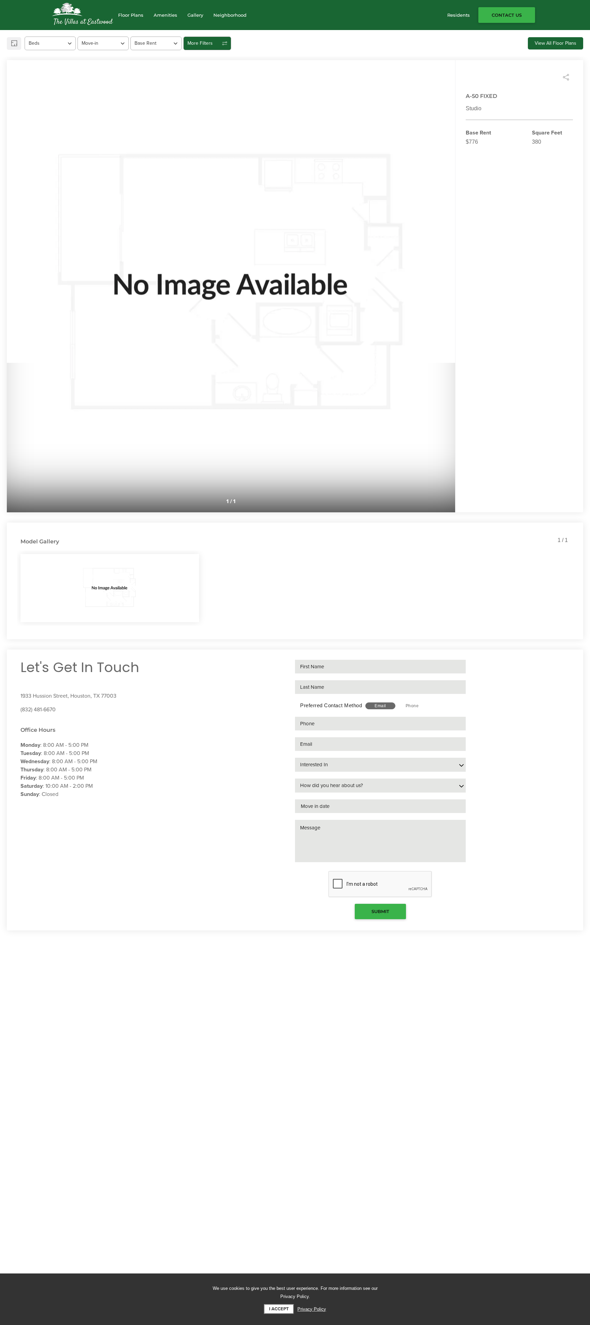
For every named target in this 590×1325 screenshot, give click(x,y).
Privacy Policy (311, 1309)
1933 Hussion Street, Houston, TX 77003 (68, 696)
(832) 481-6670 (38, 709)
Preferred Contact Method (331, 705)
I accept (279, 1309)
